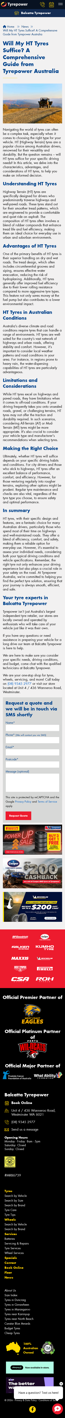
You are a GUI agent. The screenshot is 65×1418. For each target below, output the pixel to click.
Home (10, 27)
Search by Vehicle (16, 1196)
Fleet (8, 1273)
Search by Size (14, 1200)
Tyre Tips (10, 1215)
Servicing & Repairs (17, 1243)
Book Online (14, 1268)
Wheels (10, 1220)
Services (11, 1234)
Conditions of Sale (48, 1400)
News (9, 1277)
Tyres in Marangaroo (17, 1309)
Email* (10, 747)
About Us (10, 1290)
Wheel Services (14, 1253)
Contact (10, 1263)
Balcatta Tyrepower (35, 13)
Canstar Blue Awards (17, 1324)
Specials (11, 1258)
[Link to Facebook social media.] (32, 1409)
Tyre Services (13, 1248)
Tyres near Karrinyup (17, 1314)
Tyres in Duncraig (15, 1300)
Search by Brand (15, 1205)
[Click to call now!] (42, 4)
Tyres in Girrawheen (17, 1305)
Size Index (11, 1295)
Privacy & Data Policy (26, 1400)
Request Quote (18, 815)
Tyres (8, 1191)
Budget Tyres (12, 1328)
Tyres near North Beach (19, 1319)
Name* (10, 723)
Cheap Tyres (12, 1333)
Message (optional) (17, 771)
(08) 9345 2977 (19, 684)
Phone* (26, 735)
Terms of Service (47, 801)
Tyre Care (10, 1210)
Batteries (10, 1239)
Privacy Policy (23, 801)
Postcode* (12, 759)
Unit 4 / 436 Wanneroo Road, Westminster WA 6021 (33, 1113)
